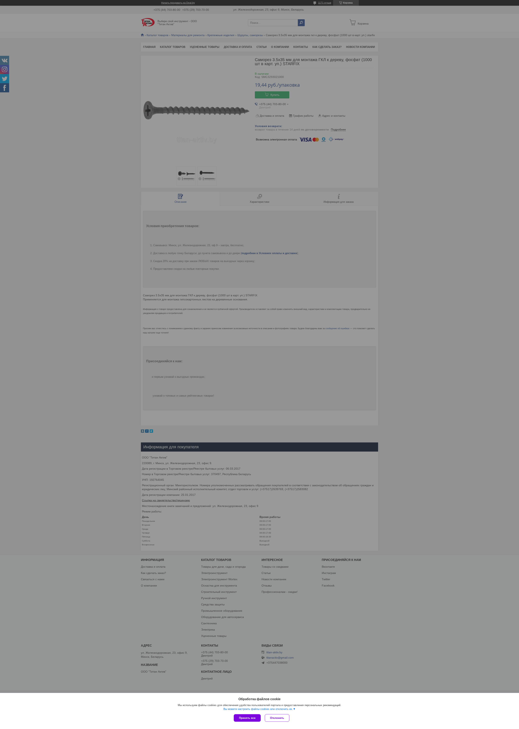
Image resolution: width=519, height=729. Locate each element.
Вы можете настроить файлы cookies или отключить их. (258, 709)
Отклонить (277, 717)
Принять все (247, 717)
